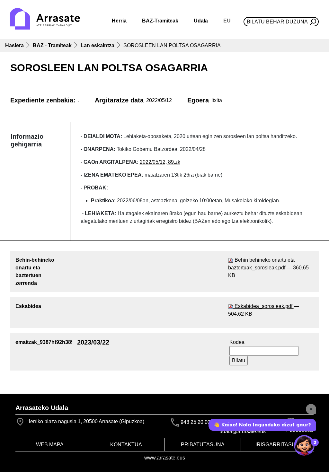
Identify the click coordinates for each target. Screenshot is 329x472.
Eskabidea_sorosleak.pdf (263, 306)
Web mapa (50, 444)
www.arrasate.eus (164, 457)
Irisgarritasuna (279, 444)
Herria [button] (119, 20)
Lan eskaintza (97, 45)
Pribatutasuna (203, 444)
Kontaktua (126, 444)
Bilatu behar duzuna (277, 21)
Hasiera (14, 45)
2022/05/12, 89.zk (160, 162)
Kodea (237, 342)
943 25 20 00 (195, 422)
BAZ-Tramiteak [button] (160, 20)
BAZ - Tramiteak (52, 45)
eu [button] (227, 20)
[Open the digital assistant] (304, 445)
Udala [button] (201, 20)
